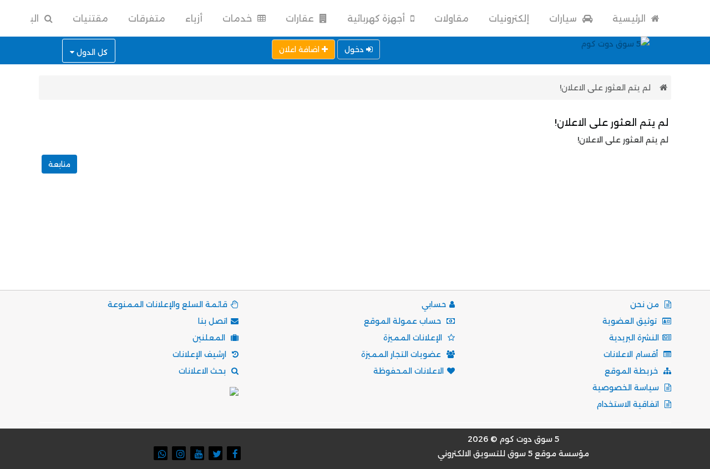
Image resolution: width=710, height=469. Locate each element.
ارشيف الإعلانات (201, 354)
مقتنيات (90, 18)
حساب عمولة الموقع (403, 321)
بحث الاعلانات (203, 371)
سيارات (564, 18)
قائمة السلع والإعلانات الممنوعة (167, 304)
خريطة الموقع (632, 371)
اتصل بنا (212, 321)
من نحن (645, 304)
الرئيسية (630, 18)
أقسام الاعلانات (632, 354)
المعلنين (209, 338)
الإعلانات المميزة (413, 338)
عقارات (301, 18)
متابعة (59, 164)
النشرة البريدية (634, 338)
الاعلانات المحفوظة (408, 371)
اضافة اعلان (300, 49)
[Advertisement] (355, 244)
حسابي (434, 304)
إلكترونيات (509, 18)
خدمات (238, 18)
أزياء (193, 18)
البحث (26, 18)
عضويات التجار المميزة (402, 354)
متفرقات (146, 18)
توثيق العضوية (630, 321)
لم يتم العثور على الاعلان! (605, 88)
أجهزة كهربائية (377, 18)
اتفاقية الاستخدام (628, 404)
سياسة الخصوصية (626, 387)
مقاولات (451, 18)
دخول (355, 49)
